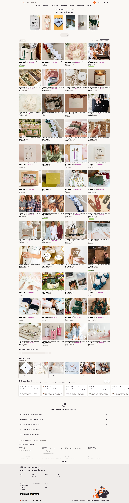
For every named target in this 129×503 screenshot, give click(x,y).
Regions (107, 500)
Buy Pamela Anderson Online (48, 453)
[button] (23, 500)
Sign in (99, 2)
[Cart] (107, 2)
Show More (64, 461)
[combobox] (59, 2)
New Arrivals (45, 5)
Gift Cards (89, 5)
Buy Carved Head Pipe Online (48, 451)
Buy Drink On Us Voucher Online (25, 448)
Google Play (34, 494)
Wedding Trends (80, 5)
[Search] (94, 2)
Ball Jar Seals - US (92, 448)
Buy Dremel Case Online (70, 458)
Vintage (72, 5)
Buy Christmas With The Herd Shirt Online (27, 458)
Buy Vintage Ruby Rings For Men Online (73, 448)
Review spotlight (24, 381)
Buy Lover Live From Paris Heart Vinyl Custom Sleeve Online (51, 459)
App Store (24, 494)
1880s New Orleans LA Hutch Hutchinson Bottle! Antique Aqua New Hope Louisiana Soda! (52, 449)
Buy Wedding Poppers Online (25, 450)
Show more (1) (64, 35)
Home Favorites (54, 5)
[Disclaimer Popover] (31, 381)
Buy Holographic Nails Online (94, 458)
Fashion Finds (64, 5)
